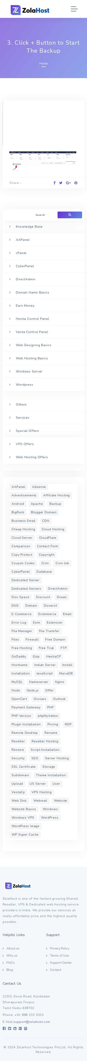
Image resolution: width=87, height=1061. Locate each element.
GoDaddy (19, 656)
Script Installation (45, 750)
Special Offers (27, 431)
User (56, 784)
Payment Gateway (26, 707)
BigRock (18, 512)
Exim (36, 622)
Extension (54, 622)
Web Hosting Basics (32, 358)
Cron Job (62, 563)
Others (21, 404)
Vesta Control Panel (32, 332)
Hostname (20, 665)
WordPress (49, 818)
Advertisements (24, 495)
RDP (68, 724)
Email (67, 614)
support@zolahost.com (32, 1022)
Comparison (21, 546)
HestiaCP (53, 656)
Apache (37, 504)
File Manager (22, 631)
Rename (51, 733)
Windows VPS (23, 818)
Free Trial (46, 648)
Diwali (62, 597)
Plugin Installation (26, 724)
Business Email (23, 521)
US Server (38, 784)
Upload (17, 784)
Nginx (59, 682)
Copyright (46, 555)
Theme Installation (51, 775)
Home (43, 63)
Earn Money (25, 306)
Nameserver (38, 682)
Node (16, 690)
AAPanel (23, 240)
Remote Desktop (25, 733)
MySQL (17, 682)
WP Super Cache (25, 834)
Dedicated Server (25, 580)
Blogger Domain (43, 512)
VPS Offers (25, 444)
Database (44, 572)
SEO (34, 758)
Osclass (40, 699)
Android (18, 504)
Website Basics (24, 809)
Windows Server (29, 371)
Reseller (18, 741)
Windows (50, 809)
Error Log (19, 622)
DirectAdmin (25, 279)
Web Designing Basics (34, 345)
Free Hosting (22, 648)
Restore (18, 750)
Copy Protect (22, 555)
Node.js (33, 690)
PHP (50, 707)
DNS (15, 605)
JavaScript (45, 673)
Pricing (53, 724)
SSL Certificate (24, 767)
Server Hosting (57, 758)
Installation (21, 673)
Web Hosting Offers (32, 457)
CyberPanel (25, 266)
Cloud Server (22, 538)
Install (67, 665)
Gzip (36, 656)
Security (18, 758)
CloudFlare (48, 538)
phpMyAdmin (48, 716)
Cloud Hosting (53, 529)
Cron (45, 563)
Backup (55, 504)
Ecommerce (47, 614)
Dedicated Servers (26, 589)
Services (22, 418)
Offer (49, 690)
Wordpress (24, 385)
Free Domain (55, 639)
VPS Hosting (42, 792)
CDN (45, 521)
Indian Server (45, 665)
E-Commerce (22, 614)
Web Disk (19, 801)
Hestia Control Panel (32, 319)
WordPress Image (25, 826)
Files (15, 639)
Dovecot (50, 605)
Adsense (39, 487)
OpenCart (19, 699)
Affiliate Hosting (56, 495)
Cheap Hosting (23, 529)
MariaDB (66, 673)
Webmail (40, 801)
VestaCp (18, 792)
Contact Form (47, 546)
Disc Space (20, 597)
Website (60, 801)
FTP (64, 648)
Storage (48, 767)
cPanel (21, 253)
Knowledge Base (29, 227)
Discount (43, 597)
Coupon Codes (23, 563)
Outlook (59, 699)
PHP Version (21, 716)
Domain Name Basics (32, 292)
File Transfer (49, 631)
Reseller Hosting (45, 741)
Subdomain (20, 775)
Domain (31, 605)
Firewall (32, 639)
